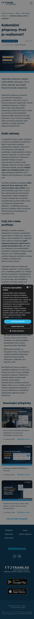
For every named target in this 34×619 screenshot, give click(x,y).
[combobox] (27, 287)
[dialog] (17, 309)
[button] (17, 331)
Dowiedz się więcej (16, 317)
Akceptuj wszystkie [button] (17, 321)
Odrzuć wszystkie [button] (17, 326)
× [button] (30, 287)
